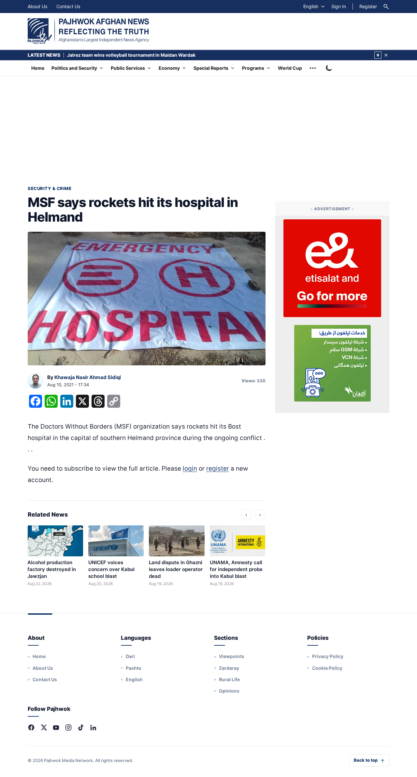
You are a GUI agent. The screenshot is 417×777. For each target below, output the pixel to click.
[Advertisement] (208, 124)
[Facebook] (31, 727)
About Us (37, 6)
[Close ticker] (386, 55)
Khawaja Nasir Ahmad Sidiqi (87, 377)
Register (368, 6)
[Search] (386, 6)
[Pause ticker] (377, 55)
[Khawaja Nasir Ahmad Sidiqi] (35, 381)
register (217, 468)
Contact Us (68, 6)
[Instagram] (68, 727)
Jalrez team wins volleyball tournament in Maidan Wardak (131, 55)
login (190, 468)
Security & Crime (49, 188)
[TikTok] (80, 727)
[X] (43, 727)
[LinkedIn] (93, 727)
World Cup (290, 68)
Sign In (338, 6)
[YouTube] (56, 727)
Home (37, 68)
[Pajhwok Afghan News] (88, 31)
